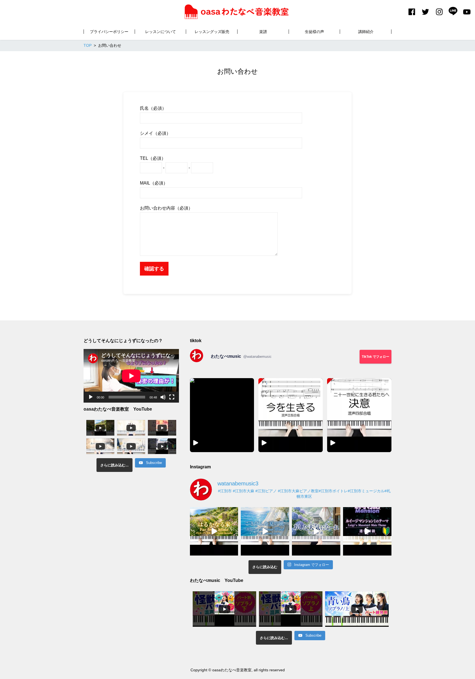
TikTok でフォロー (375, 357)
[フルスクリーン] (172, 397)
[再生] (90, 397)
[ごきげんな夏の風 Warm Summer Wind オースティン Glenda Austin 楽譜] (265, 531)
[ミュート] (163, 397)
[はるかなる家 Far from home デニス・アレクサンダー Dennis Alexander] (214, 531)
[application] (131, 376)
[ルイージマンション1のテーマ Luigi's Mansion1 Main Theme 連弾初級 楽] (367, 531)
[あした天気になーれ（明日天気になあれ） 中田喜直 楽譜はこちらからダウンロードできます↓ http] (316, 531)
